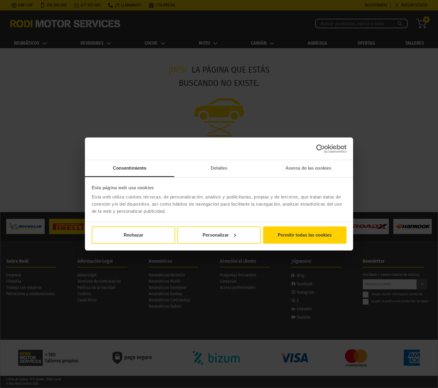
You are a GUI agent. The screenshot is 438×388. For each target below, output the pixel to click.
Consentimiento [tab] (129, 167)
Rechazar (133, 234)
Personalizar (216, 234)
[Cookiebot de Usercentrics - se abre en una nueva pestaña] (320, 148)
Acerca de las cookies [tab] (308, 167)
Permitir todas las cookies (305, 234)
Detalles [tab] (219, 167)
